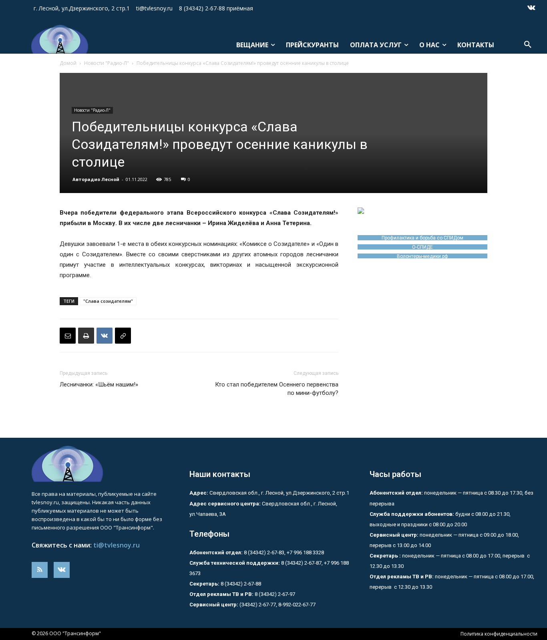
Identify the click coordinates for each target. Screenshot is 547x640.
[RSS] (40, 570)
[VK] (105, 336)
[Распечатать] (86, 336)
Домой (68, 63)
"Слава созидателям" (108, 301)
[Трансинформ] (57, 39)
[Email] (68, 336)
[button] (527, 44)
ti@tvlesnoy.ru (116, 545)
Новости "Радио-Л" (106, 63)
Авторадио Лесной (95, 179)
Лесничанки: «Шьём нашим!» (99, 384)
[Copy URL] (123, 336)
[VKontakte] (531, 8)
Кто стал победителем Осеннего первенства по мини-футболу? (276, 388)
